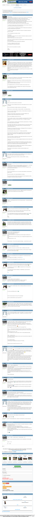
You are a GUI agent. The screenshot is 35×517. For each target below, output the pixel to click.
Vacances (25, 4)
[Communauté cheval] (4, 1)
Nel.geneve (5, 301)
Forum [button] (17, 4)
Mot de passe (5, 472)
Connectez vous (20, 450)
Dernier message (5, 490)
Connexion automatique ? (6, 475)
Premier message (10, 490)
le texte (4, 483)
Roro (4, 152)
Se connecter (13, 4)
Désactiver (8, 489)
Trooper (5, 73)
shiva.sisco (5, 59)
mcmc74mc (5, 310)
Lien (22, 257)
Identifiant (4, 468)
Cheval (4, 4)
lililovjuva (5, 422)
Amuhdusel (5, 206)
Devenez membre (14, 450)
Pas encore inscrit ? (17, 466)
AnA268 (10, 12)
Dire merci (4, 20)
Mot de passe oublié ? (6, 478)
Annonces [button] (7, 4)
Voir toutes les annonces (6, 511)
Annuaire (21, 4)
